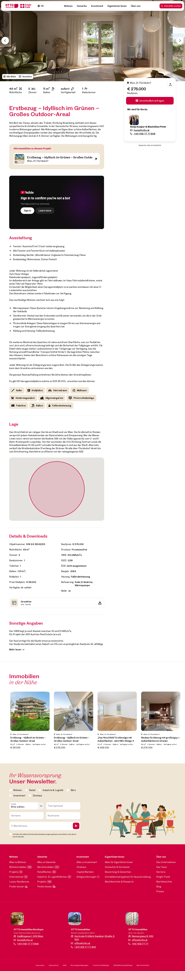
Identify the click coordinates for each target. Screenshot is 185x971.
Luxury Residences (19, 881)
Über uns (135, 5)
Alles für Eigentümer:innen (119, 862)
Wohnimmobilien (17, 867)
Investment (97, 5)
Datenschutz (54, 965)
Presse (160, 891)
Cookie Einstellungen (101, 965)
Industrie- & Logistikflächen (52, 876)
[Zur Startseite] (18, 6)
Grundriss (27, 76)
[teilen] (170, 84)
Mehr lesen (15, 649)
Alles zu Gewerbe (46, 862)
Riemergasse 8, (142, 936)
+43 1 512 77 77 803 (85, 947)
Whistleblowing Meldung (122, 965)
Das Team (161, 867)
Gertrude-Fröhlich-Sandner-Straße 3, (94, 938)
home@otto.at (141, 130)
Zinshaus (81, 867)
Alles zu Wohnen (17, 862)
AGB (64, 965)
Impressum (40, 965)
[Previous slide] (5, 40)
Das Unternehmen (166, 862)
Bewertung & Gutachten (118, 871)
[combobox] (26, 806)
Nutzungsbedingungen (79, 965)
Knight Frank (163, 876)
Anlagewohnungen (86, 876)
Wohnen (68, 5)
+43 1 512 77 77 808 (144, 133)
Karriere (160, 871)
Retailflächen (44, 871)
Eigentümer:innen (117, 5)
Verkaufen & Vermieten (117, 867)
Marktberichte (164, 881)
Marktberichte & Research (119, 881)
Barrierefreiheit (143, 965)
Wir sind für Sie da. (137, 109)
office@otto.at (82, 943)
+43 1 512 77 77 (140, 943)
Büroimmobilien (45, 867)
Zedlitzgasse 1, (30, 936)
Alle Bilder (11, 76)
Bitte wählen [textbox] (17, 806)
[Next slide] (180, 40)
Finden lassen (16, 886)
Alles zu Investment (87, 862)
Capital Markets (85, 871)
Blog (158, 886)
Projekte (13, 871)
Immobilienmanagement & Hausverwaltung (128, 876)
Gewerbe (82, 5)
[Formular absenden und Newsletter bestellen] (76, 826)
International (16, 876)
